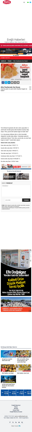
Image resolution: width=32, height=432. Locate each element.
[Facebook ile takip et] (9, 422)
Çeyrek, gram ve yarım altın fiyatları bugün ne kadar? (14, 89)
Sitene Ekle (16, 410)
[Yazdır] (15, 82)
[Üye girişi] (19, 422)
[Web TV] (28, 2)
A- (30, 89)
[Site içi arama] (22, 422)
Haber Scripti (14, 426)
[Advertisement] (16, 20)
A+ (30, 87)
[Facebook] (3, 82)
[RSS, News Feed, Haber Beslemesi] (16, 422)
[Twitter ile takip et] (13, 422)
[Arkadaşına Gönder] (12, 82)
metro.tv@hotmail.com (21, 416)
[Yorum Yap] (18, 82)
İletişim (16, 408)
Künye (16, 407)
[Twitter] (6, 82)
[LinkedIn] (9, 82)
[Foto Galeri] (30, 2)
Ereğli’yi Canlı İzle (6, 57)
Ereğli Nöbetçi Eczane (16, 412)
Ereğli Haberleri (16, 405)
